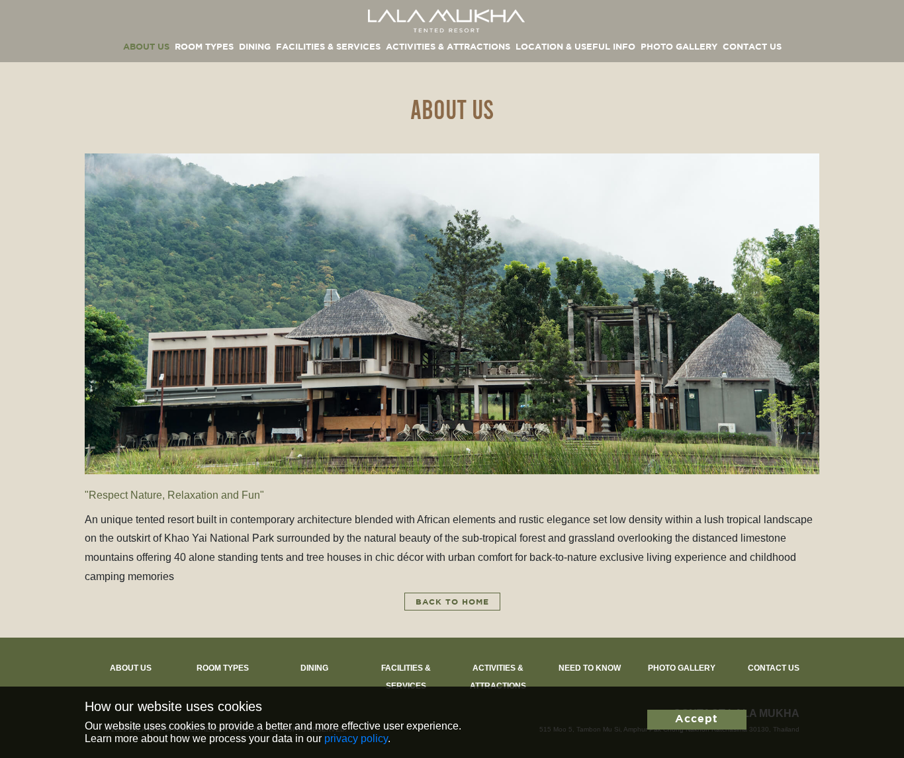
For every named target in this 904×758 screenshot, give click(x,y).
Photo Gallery (679, 47)
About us (146, 47)
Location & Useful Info (575, 47)
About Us (131, 668)
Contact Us (752, 47)
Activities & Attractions (448, 47)
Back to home (452, 602)
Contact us (773, 668)
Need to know (590, 668)
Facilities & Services (328, 47)
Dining (255, 47)
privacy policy (356, 738)
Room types (204, 47)
